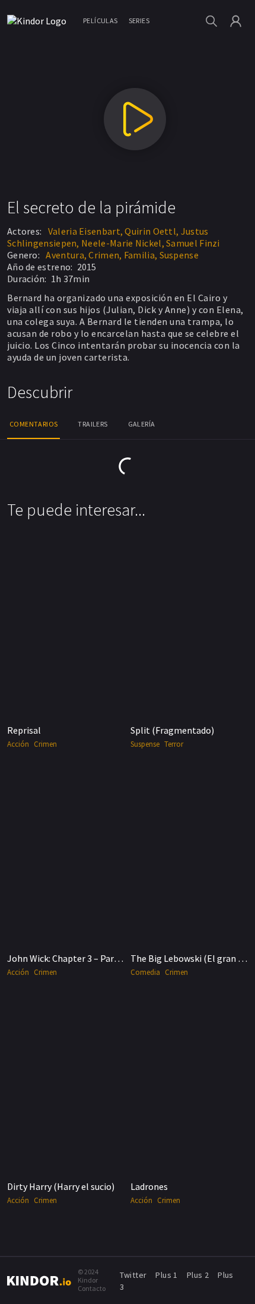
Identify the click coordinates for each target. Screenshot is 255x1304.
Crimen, (105, 255)
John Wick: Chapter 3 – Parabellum (77, 958)
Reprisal (24, 730)
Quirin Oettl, (152, 231)
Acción (18, 744)
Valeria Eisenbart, (85, 231)
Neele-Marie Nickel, (122, 243)
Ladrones (149, 1186)
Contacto (92, 1288)
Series (139, 20)
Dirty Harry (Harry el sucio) (60, 1186)
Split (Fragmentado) (172, 730)
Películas (100, 20)
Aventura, (66, 255)
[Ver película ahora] (135, 119)
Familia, (140, 255)
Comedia (145, 972)
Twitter (133, 1275)
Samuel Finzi (193, 243)
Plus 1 (166, 1275)
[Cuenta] (236, 21)
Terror (173, 744)
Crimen (45, 744)
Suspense (179, 255)
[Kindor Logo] (39, 21)
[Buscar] (211, 21)
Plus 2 (198, 1275)
